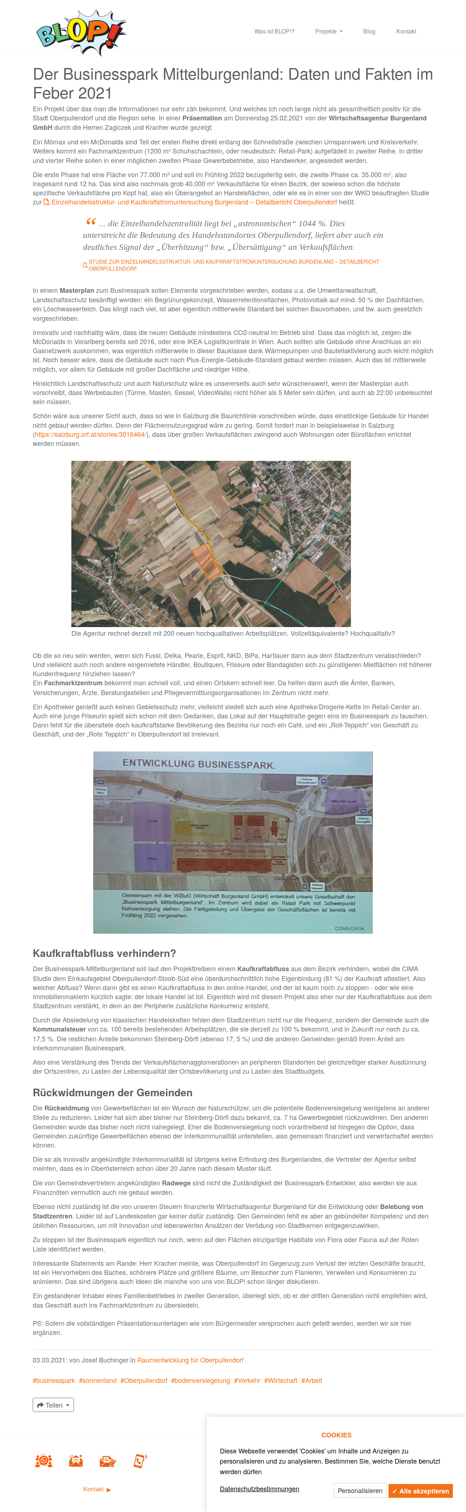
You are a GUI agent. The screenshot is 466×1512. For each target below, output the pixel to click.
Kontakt (406, 31)
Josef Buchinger (105, 1359)
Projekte (326, 31)
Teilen (54, 1404)
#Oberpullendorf (144, 1380)
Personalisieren (360, 1490)
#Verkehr (247, 1380)
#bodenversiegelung (200, 1380)
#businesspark (54, 1380)
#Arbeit (311, 1380)
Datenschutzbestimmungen (259, 1488)
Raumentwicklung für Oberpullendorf (190, 1359)
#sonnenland (97, 1380)
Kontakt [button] (94, 1489)
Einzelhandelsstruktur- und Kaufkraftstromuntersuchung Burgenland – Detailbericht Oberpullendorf (194, 201)
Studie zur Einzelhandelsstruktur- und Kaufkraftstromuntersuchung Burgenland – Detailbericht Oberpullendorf (234, 265)
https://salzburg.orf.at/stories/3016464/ (90, 434)
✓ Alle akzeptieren (420, 1491)
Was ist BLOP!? (274, 31)
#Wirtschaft (280, 1380)
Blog (369, 31)
